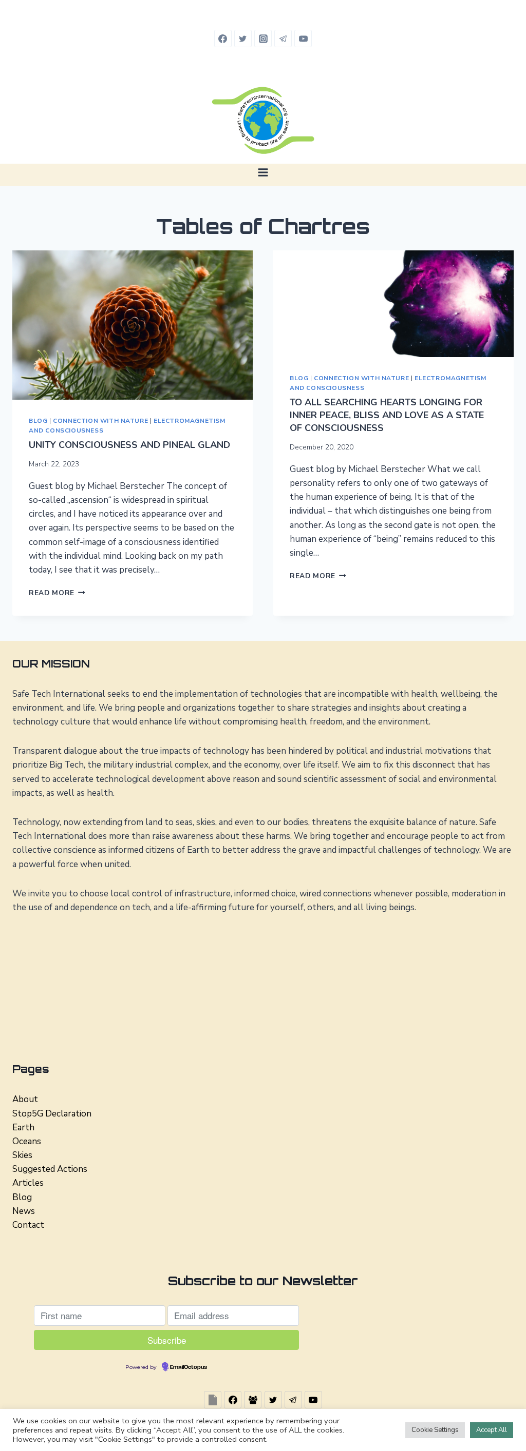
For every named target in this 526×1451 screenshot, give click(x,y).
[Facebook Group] (252, 1399)
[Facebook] (223, 38)
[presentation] (132, 325)
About (25, 1099)
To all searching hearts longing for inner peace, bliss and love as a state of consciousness (387, 415)
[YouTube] (303, 38)
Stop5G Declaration (51, 1114)
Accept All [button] (491, 1430)
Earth (23, 1127)
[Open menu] (263, 172)
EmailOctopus (188, 1367)
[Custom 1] (212, 1399)
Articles (28, 1183)
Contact (28, 1225)
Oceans (26, 1141)
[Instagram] (263, 38)
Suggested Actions (49, 1169)
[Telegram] (283, 38)
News (23, 1211)
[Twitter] (243, 38)
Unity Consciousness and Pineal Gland (129, 445)
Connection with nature (100, 421)
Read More (57, 593)
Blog (38, 421)
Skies (22, 1155)
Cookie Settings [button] (435, 1430)
